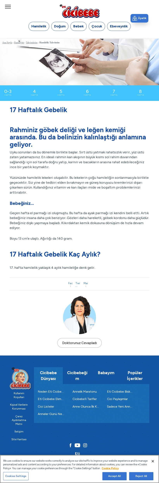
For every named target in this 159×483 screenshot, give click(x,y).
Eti (77, 453)
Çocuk (97, 26)
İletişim (19, 431)
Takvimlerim (31, 42)
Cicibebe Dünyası (48, 375)
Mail (86, 284)
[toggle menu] (8, 10)
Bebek (78, 26)
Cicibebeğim (77, 375)
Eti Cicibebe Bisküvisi (120, 391)
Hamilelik (38, 26)
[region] (79, 469)
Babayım (106, 372)
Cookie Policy (110, 468)
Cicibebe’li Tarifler (85, 399)
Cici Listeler (46, 406)
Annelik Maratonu (85, 391)
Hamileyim (19, 42)
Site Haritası (19, 439)
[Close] (153, 461)
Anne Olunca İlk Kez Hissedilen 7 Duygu (86, 406)
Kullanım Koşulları (19, 395)
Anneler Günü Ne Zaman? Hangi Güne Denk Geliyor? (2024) (51, 414)
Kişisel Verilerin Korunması (19, 406)
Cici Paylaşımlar (117, 399)
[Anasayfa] (79, 11)
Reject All (141, 476)
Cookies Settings (15, 476)
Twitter (77, 284)
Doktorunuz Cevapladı (79, 343)
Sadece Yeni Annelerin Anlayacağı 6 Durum (120, 406)
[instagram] (85, 445)
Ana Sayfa (7, 42)
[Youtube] (77, 445)
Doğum (60, 26)
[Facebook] (70, 445)
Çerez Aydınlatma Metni (19, 420)
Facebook (70, 284)
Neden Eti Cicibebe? (51, 391)
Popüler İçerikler (135, 375)
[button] (139, 18)
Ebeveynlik (119, 26)
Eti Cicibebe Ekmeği (51, 399)
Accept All (114, 476)
